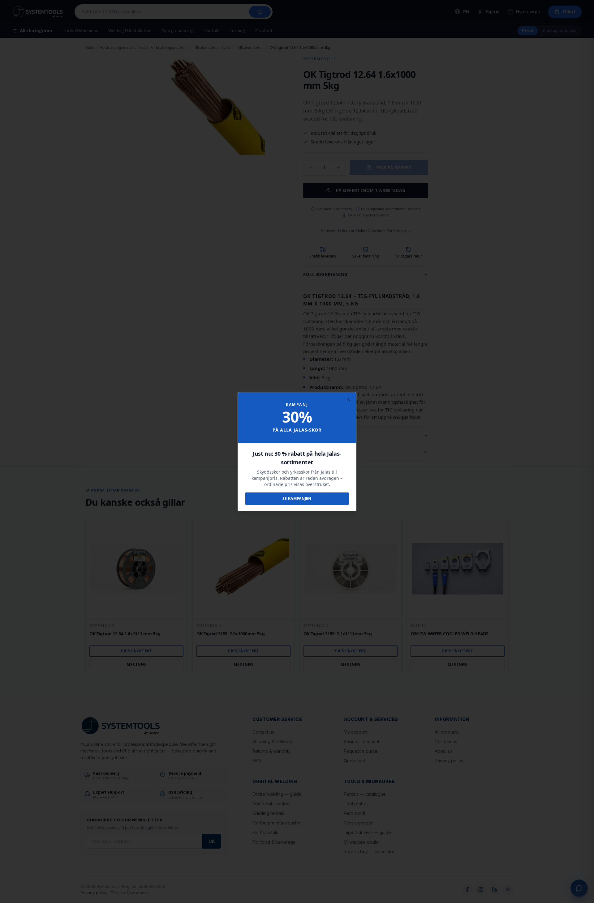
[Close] (348, 399)
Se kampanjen (297, 498)
